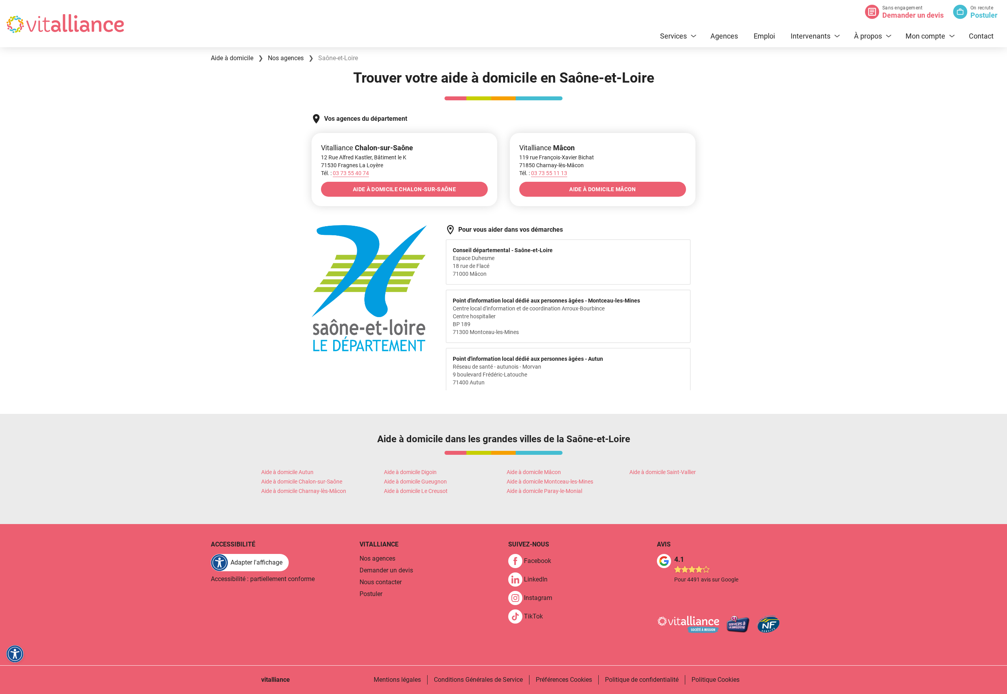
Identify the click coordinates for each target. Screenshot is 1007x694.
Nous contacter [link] (381, 582)
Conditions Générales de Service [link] (478, 679)
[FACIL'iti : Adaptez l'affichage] (15, 654)
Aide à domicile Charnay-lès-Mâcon (303, 491)
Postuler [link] (371, 594)
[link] (532, 561)
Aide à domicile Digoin (410, 472)
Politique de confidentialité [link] (642, 679)
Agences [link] (724, 36)
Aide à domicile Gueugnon (415, 481)
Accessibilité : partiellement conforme (263, 579)
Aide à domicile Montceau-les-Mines (550, 481)
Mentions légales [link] (397, 679)
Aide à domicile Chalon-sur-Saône (301, 481)
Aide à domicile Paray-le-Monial (544, 491)
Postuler (984, 15)
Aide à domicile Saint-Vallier (662, 472)
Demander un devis (913, 15)
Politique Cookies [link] (716, 679)
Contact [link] (981, 36)
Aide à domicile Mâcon (534, 472)
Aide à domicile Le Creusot (416, 491)
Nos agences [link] (377, 558)
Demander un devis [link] (386, 570)
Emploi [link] (764, 36)
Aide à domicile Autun (287, 472)
